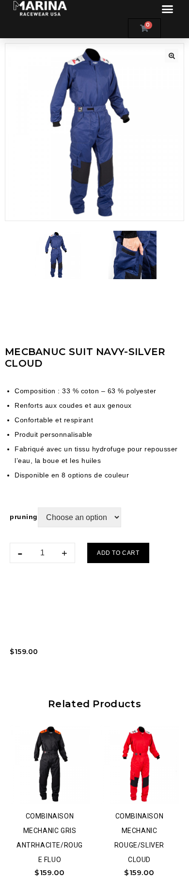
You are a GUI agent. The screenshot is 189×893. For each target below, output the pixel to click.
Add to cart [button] (65, 788)
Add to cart (118, 553)
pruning (24, 517)
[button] (167, 9)
